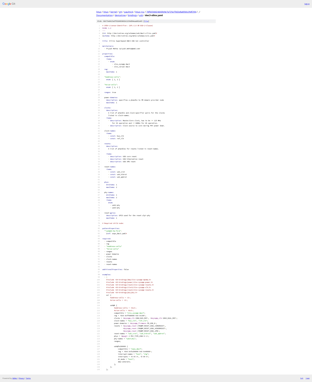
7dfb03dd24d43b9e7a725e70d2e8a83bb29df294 (171, 11)
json (308, 378)
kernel (113, 11)
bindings (132, 15)
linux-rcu (139, 11)
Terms (28, 378)
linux (98, 11)
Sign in (307, 4)
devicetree (120, 15)
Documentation (104, 15)
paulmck (128, 11)
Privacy (21, 378)
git (120, 11)
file (146, 21)
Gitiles (14, 378)
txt (301, 378)
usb (141, 15)
